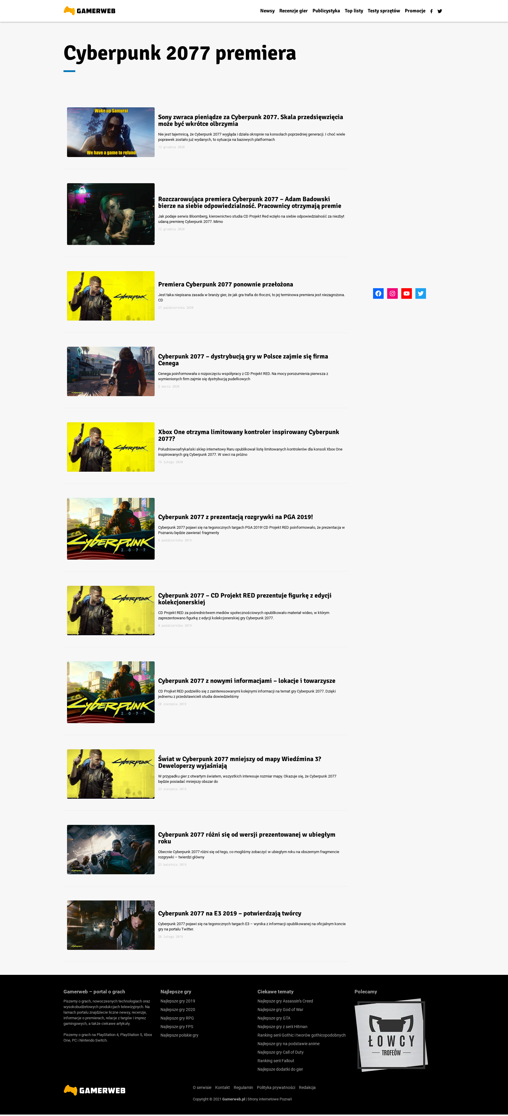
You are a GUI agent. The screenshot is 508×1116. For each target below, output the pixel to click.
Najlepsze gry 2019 (178, 1001)
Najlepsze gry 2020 (178, 1009)
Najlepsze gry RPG (177, 1018)
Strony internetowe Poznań (270, 1099)
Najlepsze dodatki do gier (280, 1069)
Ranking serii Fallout (276, 1060)
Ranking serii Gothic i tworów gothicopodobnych (302, 1035)
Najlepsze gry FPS (177, 1026)
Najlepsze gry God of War (280, 1009)
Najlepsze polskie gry (179, 1035)
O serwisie (202, 1087)
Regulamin (243, 1087)
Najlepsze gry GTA (274, 1018)
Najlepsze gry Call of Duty (281, 1052)
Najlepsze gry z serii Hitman (283, 1026)
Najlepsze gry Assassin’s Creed (285, 1001)
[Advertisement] (399, 198)
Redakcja (307, 1087)
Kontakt (222, 1087)
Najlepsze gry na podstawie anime (289, 1043)
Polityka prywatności (276, 1087)
